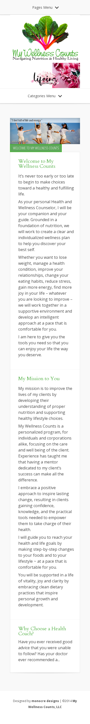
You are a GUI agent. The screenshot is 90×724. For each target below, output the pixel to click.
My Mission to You (39, 378)
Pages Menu (42, 7)
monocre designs (45, 701)
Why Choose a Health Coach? (42, 631)
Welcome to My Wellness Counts (36, 164)
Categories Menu (42, 95)
